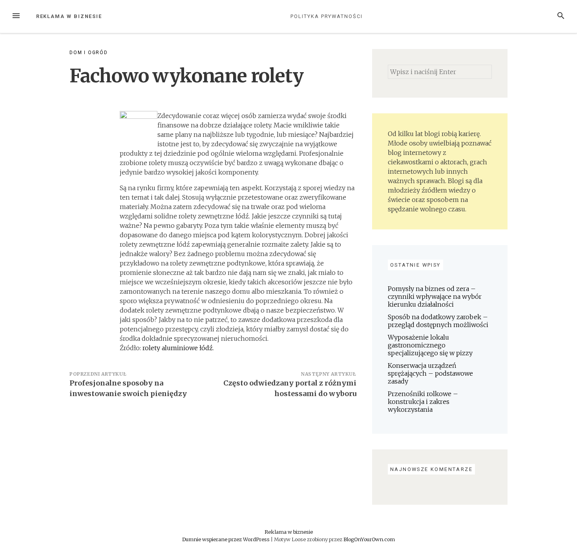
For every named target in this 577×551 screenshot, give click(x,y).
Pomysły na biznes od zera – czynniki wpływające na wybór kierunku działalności (435, 296)
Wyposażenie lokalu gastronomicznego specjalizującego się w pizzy (430, 345)
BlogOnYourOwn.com (369, 539)
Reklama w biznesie (69, 16)
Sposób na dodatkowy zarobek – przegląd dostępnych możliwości (438, 321)
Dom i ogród (88, 52)
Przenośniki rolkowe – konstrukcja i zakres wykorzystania (423, 401)
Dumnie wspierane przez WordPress (226, 539)
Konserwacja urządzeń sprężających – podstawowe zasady (430, 373)
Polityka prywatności (326, 16)
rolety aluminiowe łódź (177, 348)
